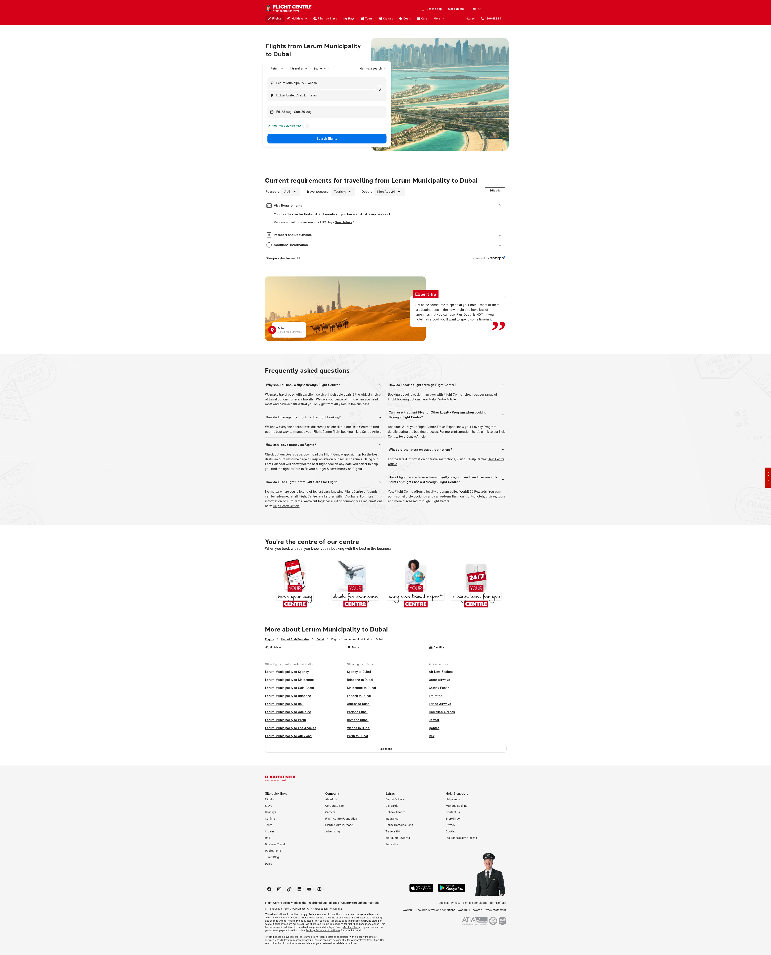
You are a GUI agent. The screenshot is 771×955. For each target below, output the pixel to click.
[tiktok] (289, 889)
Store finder (453, 818)
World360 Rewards (398, 837)
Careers (330, 812)
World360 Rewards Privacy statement (482, 910)
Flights (276, 18)
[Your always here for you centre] (476, 584)
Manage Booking (456, 805)
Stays (351, 18)
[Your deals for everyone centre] (355, 584)
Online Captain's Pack (399, 825)
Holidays (297, 18)
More (437, 18)
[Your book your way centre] (295, 584)
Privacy (450, 825)
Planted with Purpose (339, 825)
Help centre (453, 799)
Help (473, 8)
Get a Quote (456, 8)
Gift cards (392, 805)
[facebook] (269, 889)
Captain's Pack (395, 799)
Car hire (270, 818)
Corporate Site (334, 805)
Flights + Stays (327, 18)
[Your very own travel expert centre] (416, 584)
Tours (369, 18)
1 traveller (296, 68)
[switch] (305, 127)
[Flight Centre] (281, 778)
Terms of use (498, 902)
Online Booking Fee (332, 924)
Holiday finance (395, 812)
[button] (386, 749)
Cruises (388, 18)
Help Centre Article (368, 432)
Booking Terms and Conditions (323, 930)
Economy (320, 68)
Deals (407, 18)
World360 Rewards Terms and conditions (429, 910)
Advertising (332, 831)
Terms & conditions (475, 902)
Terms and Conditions (277, 917)
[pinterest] (319, 889)
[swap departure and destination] (379, 89)
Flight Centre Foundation (341, 818)
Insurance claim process (461, 837)
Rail (267, 837)
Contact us (453, 812)
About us (331, 799)
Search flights (327, 138)
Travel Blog (272, 857)
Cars (424, 18)
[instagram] (279, 889)
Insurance (392, 818)
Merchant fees (351, 927)
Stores (470, 18)
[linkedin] (299, 889)
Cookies (451, 831)
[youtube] (309, 889)
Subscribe (392, 844)
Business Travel (275, 844)
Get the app (434, 8)
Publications (273, 850)
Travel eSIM (393, 831)
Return (275, 68)
